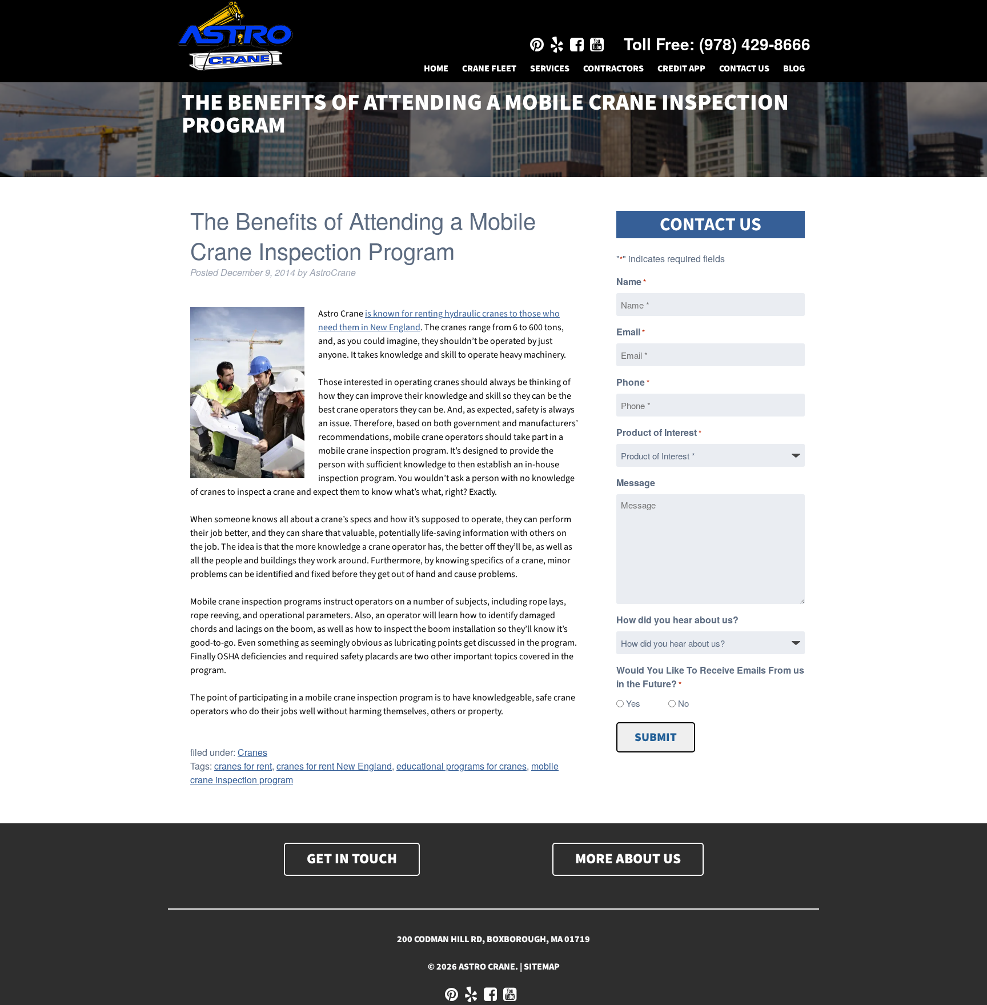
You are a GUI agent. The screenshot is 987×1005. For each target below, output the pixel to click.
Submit (656, 737)
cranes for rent (243, 765)
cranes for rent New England (334, 765)
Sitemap (542, 966)
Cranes (252, 752)
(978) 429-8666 (755, 43)
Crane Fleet (489, 68)
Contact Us (744, 68)
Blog (794, 68)
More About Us (628, 858)
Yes (633, 703)
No (683, 703)
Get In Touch (352, 858)
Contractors (613, 68)
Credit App (681, 68)
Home (436, 68)
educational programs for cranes (461, 765)
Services (549, 68)
